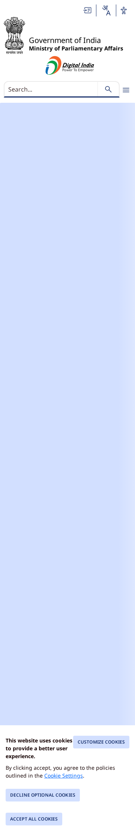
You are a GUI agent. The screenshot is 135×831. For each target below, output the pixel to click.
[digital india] (69, 65)
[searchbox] (51, 89)
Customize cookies (101, 742)
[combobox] (106, 10)
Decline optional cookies (42, 795)
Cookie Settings (63, 775)
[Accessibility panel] (124, 10)
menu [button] (126, 90)
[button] (87, 10)
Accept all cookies (34, 819)
